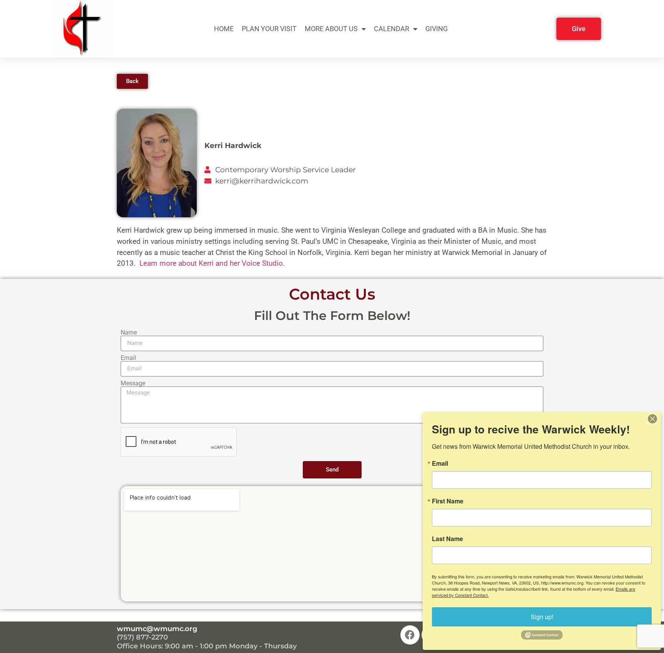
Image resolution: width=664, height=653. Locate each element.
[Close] (652, 418)
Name (129, 333)
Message (133, 383)
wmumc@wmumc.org (157, 629)
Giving (436, 29)
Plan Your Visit (269, 29)
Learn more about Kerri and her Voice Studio (211, 263)
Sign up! (542, 616)
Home (224, 29)
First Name (447, 501)
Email (128, 358)
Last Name (447, 539)
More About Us (331, 29)
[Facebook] (410, 635)
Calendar (391, 29)
